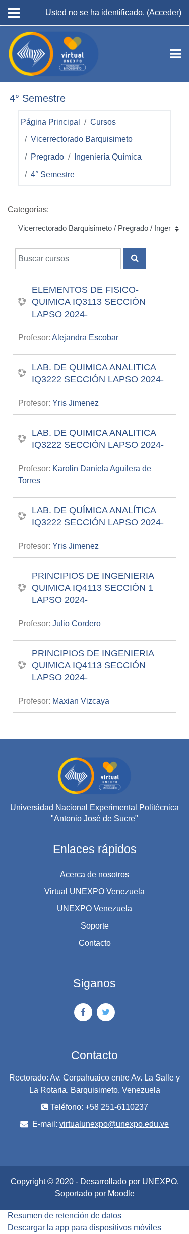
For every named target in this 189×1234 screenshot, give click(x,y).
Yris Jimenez (75, 403)
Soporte (95, 925)
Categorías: (28, 209)
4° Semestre (53, 174)
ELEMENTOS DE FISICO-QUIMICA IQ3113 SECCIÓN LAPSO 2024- (89, 302)
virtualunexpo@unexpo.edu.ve (114, 1124)
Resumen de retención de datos (64, 1215)
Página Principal (50, 122)
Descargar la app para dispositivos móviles (84, 1227)
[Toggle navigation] (175, 54)
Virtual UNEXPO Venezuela (94, 891)
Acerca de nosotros (94, 874)
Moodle (121, 1193)
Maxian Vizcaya (80, 701)
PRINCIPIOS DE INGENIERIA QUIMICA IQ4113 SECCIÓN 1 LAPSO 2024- (93, 588)
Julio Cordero (76, 623)
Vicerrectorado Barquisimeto (82, 139)
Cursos (103, 122)
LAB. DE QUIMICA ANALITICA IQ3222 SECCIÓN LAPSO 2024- (98, 373)
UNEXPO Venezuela (94, 908)
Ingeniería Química (108, 156)
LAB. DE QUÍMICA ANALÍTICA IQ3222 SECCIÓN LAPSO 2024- (98, 516)
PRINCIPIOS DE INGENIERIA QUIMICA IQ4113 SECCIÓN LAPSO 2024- (93, 665)
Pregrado (47, 156)
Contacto (95, 943)
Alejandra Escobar (85, 337)
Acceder (164, 12)
